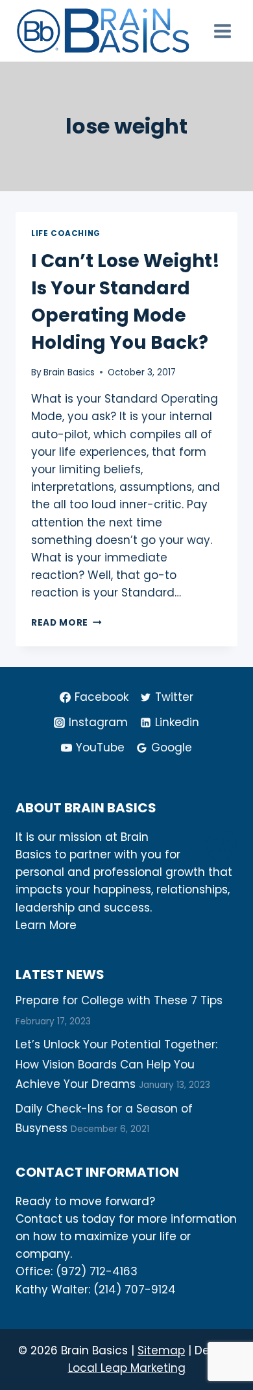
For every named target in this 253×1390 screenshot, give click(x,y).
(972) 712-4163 (97, 1271)
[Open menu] (222, 31)
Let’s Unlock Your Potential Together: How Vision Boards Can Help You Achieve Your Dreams (116, 1064)
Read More (66, 623)
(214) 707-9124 (134, 1289)
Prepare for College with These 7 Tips (119, 1000)
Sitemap (161, 1350)
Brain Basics (69, 372)
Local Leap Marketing (127, 1368)
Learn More (46, 925)
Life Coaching (66, 233)
